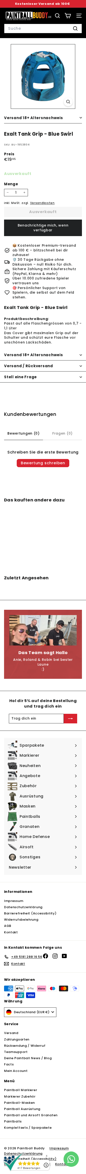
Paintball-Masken (19, 1102)
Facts (9, 1064)
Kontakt (11, 932)
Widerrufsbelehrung (21, 919)
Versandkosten (42, 203)
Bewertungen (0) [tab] (23, 433)
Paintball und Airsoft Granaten (31, 1115)
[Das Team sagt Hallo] (43, 630)
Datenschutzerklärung (23, 907)
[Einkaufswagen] (67, 16)
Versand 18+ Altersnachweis (33, 117)
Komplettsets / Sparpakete (28, 1127)
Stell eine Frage (20, 376)
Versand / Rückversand (28, 365)
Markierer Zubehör (20, 1096)
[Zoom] (68, 101)
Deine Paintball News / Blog (28, 1058)
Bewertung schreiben (43, 463)
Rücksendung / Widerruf (24, 1045)
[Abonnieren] (70, 718)
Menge (11, 183)
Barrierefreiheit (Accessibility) (30, 913)
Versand (11, 1033)
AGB (7, 926)
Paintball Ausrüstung (22, 1109)
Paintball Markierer (20, 1090)
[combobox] (43, 28)
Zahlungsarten (16, 1039)
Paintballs (13, 1121)
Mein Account (15, 1071)
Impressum (13, 901)
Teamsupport (16, 1052)
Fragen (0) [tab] (62, 433)
